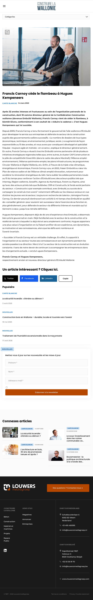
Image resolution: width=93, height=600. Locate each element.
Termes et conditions (59, 594)
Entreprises (27, 524)
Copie (65, 278)
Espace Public (7, 539)
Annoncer (26, 519)
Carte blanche (9, 103)
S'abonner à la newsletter (46, 392)
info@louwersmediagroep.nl (74, 530)
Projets (7, 533)
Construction (9, 521)
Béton (6, 517)
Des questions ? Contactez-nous (67, 488)
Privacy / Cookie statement (79, 594)
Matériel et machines (8, 527)
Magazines (27, 515)
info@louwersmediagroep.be (75, 566)
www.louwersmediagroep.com (75, 579)
